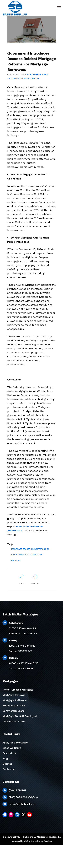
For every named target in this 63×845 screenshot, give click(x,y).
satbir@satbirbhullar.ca (22, 804)
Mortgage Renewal (13, 694)
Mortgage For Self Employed (19, 716)
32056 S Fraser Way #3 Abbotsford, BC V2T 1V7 (23, 628)
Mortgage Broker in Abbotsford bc (30, 549)
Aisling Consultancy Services (38, 841)
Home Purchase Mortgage (17, 689)
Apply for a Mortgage (15, 742)
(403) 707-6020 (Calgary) (23, 797)
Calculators (9, 753)
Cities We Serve (11, 747)
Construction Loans (13, 721)
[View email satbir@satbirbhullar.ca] (5, 804)
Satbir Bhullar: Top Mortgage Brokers (27, 557)
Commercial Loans (13, 710)
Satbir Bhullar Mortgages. (35, 837)
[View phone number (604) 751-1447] (5, 790)
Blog (5, 758)
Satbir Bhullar (32, 78)
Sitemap (7, 763)
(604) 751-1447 (17, 790)
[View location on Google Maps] (4, 622)
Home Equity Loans (13, 705)
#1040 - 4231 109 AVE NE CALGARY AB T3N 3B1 (23, 663)
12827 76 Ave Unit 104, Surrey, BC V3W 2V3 (22, 646)
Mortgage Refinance (14, 700)
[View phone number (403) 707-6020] (5, 797)
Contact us (8, 769)
